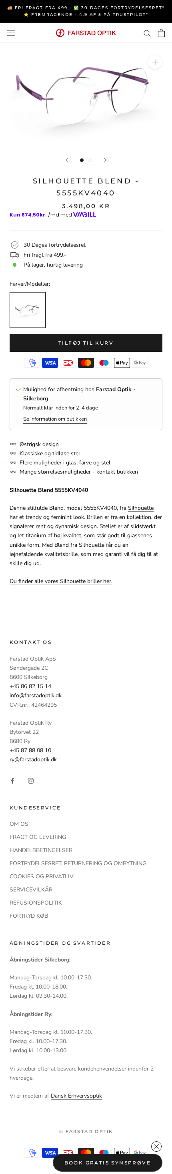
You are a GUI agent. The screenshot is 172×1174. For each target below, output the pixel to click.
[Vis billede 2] (90, 160)
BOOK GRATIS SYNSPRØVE (107, 1163)
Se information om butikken (55, 419)
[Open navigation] (11, 33)
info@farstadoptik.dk (36, 695)
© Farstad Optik (86, 1131)
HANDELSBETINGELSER (41, 850)
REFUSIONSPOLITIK (36, 903)
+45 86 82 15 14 (30, 686)
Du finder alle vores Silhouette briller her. (61, 581)
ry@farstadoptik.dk (33, 759)
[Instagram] (31, 780)
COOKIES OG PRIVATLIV (42, 876)
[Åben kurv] (161, 33)
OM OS (19, 824)
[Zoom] (155, 62)
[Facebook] (12, 780)
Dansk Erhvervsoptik (76, 1096)
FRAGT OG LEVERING (38, 837)
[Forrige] (67, 160)
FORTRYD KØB (29, 916)
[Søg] (147, 32)
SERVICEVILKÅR (31, 889)
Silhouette (141, 508)
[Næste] (105, 160)
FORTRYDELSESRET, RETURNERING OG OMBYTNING (78, 863)
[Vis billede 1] (82, 160)
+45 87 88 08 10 (30, 750)
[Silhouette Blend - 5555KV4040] (28, 310)
